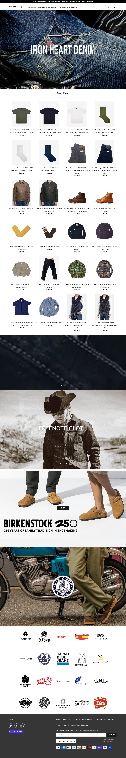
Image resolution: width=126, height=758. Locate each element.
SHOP (63, 508)
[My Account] (108, 7)
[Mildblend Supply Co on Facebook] (17, 725)
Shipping (111, 719)
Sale (59, 8)
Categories (50, 8)
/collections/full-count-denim (63, 362)
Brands (40, 8)
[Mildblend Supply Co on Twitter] (11, 725)
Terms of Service (100, 719)
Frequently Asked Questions (78, 725)
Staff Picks (63, 93)
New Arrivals (32, 8)
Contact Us (76, 719)
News (64, 8)
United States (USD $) (65, 741)
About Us (66, 719)
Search (58, 719)
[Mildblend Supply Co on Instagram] (23, 725)
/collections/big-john (63, 429)
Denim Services (73, 8)
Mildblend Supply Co (17, 7)
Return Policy (87, 719)
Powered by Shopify (108, 741)
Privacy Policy (61, 725)
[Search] (111, 7)
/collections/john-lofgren (63, 586)
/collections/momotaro (63, 49)
